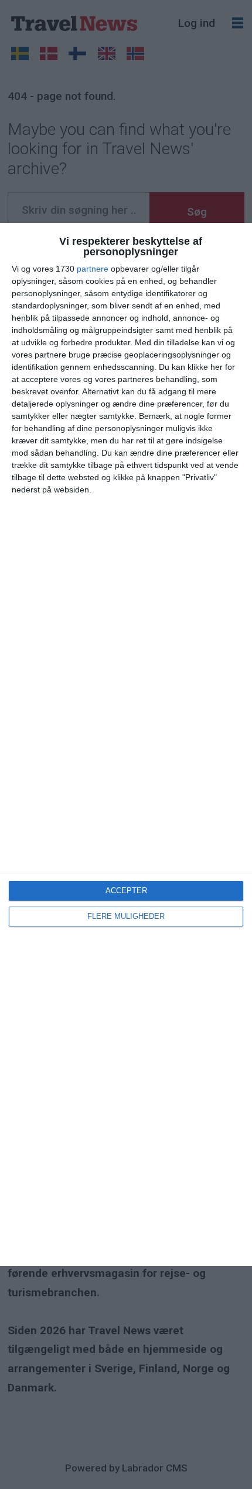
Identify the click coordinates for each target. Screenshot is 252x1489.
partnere (92, 269)
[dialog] (126, 744)
